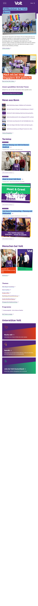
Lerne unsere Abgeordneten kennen (11, 93)
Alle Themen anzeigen (7, 314)
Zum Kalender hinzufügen (8, 172)
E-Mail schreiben (6, 48)
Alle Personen (5, 275)
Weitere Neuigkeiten (7, 133)
